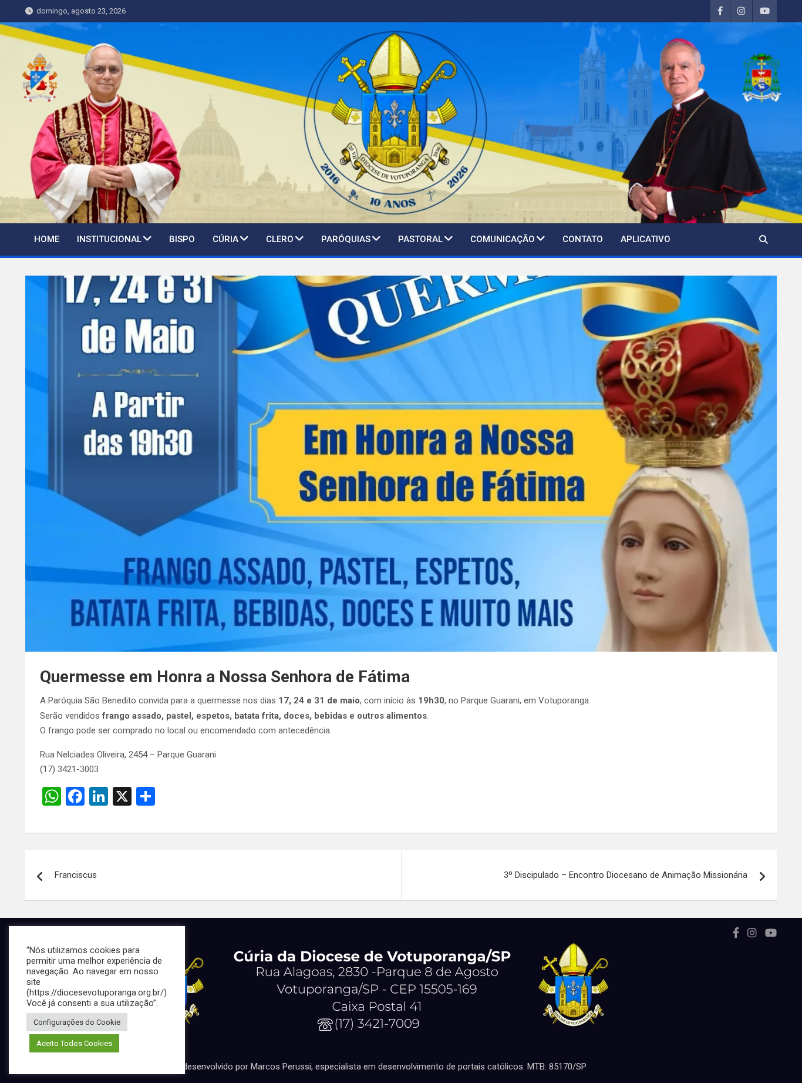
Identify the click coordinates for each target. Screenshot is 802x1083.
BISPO (182, 239)
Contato (582, 239)
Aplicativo (645, 239)
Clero (280, 239)
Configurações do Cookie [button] (76, 1022)
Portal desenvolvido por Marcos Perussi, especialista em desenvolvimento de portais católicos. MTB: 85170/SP (372, 1066)
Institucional (109, 239)
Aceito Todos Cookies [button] (74, 1043)
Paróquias (345, 239)
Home (46, 239)
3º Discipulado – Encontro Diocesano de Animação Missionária (625, 875)
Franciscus (76, 875)
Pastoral (420, 239)
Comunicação (502, 239)
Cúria (225, 239)
